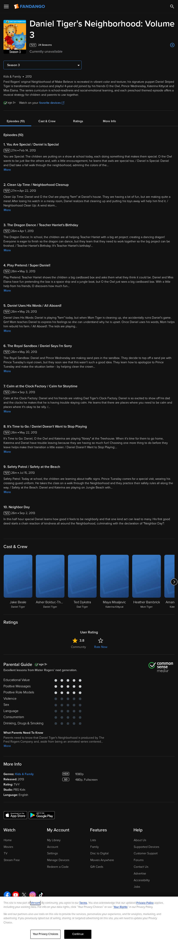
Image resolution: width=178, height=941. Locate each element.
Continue (78, 934)
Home (8, 840)
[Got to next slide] (174, 582)
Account (52, 847)
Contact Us (141, 867)
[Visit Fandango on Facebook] (7, 895)
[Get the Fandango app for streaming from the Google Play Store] (41, 815)
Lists (93, 840)
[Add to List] (172, 45)
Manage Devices (58, 860)
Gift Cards (96, 867)
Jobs (137, 887)
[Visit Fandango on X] (24, 895)
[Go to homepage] (30, 6)
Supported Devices (146, 847)
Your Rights (120, 907)
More (7, 170)
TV (5, 853)
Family (94, 847)
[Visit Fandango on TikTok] (41, 895)
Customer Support (146, 853)
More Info (109, 121)
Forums (138, 860)
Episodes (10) (16, 121)
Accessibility (142, 880)
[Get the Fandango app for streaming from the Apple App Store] (15, 815)
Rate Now (100, 647)
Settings (52, 853)
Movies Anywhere (102, 860)
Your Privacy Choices (45, 934)
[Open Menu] (6, 6)
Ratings (78, 121)
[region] (89, 919)
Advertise (140, 873)
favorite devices (50, 103)
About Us (140, 840)
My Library (54, 840)
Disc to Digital (99, 853)
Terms (83, 903)
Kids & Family (24, 774)
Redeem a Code (58, 867)
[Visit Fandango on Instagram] (32, 895)
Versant (35, 903)
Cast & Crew (46, 121)
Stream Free (12, 860)
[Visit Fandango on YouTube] (15, 895)
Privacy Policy (145, 903)
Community (78, 647)
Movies (8, 847)
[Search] (172, 6)
